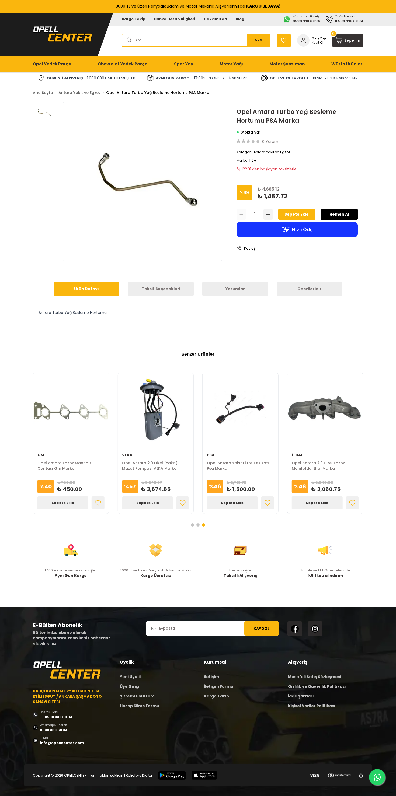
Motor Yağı (231, 64)
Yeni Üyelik (131, 676)
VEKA (127, 455)
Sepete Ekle (296, 214)
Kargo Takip (133, 19)
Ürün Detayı (86, 289)
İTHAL (297, 455)
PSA (252, 160)
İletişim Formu (218, 686)
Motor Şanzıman (287, 64)
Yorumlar (235, 289)
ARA (258, 40)
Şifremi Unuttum (137, 696)
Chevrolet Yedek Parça (123, 64)
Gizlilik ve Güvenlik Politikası (317, 686)
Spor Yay (183, 64)
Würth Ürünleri (347, 64)
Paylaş (250, 248)
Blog (240, 19)
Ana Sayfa (43, 92)
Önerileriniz (309, 289)
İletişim (211, 676)
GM (40, 455)
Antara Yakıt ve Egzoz (79, 92)
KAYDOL (261, 628)
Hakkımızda (215, 19)
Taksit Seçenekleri (161, 289)
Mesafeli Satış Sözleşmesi (314, 676)
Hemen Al (339, 214)
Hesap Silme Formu (139, 706)
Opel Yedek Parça (52, 64)
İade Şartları (301, 696)
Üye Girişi (129, 686)
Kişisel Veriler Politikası (311, 706)
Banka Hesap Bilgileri (174, 19)
